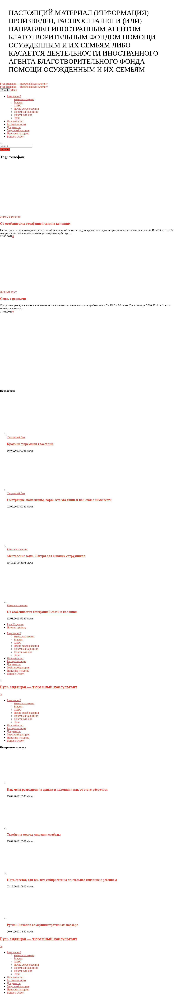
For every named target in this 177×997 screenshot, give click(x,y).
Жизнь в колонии (24, 99)
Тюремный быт (23, 114)
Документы (14, 127)
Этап (17, 117)
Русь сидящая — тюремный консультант (38, 687)
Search (4, 149)
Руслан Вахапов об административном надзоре (42, 925)
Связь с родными (13, 298)
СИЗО (17, 105)
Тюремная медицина (26, 111)
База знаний (14, 96)
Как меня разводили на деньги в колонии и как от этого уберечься (57, 789)
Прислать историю (18, 133)
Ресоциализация (16, 124)
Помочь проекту (16, 627)
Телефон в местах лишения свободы (34, 834)
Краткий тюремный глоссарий (30, 444)
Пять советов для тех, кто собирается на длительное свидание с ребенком (62, 880)
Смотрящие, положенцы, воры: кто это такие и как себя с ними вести (59, 500)
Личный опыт (15, 121)
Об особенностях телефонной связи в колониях (35, 223)
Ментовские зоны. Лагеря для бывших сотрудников (46, 556)
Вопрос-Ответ (15, 136)
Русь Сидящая (15, 624)
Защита (18, 102)
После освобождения (26, 108)
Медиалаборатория (18, 130)
